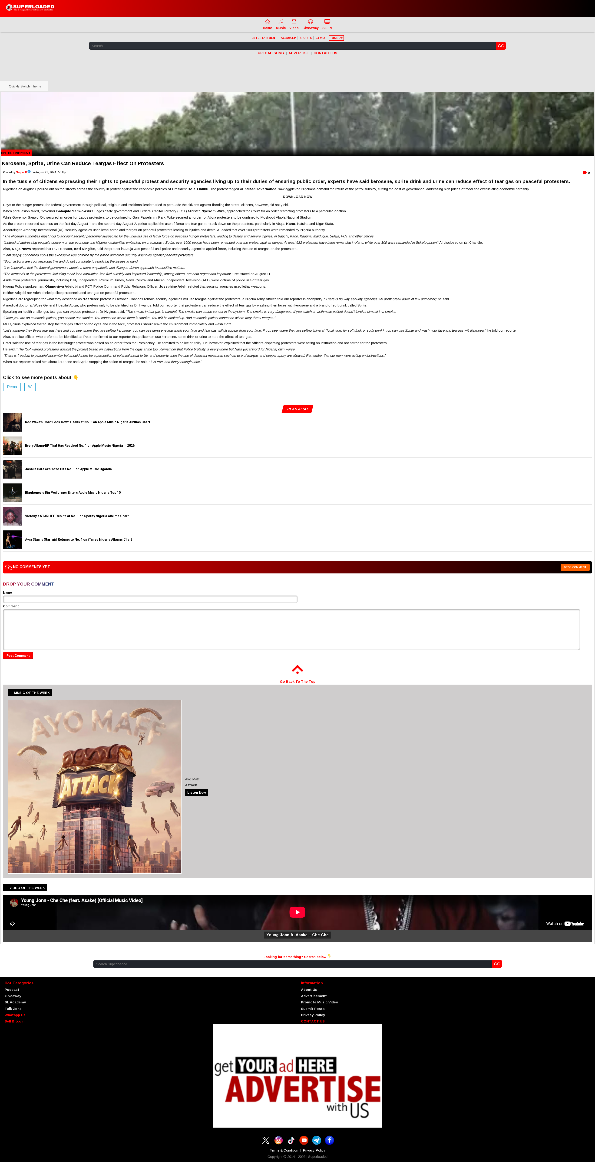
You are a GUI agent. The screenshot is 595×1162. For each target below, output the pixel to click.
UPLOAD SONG (271, 53)
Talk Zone (13, 1009)
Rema (12, 387)
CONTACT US (325, 53)
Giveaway (13, 996)
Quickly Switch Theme (24, 86)
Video (294, 28)
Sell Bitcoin (14, 1021)
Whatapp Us (15, 1015)
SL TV (327, 28)
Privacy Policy (313, 1015)
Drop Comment (575, 567)
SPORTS (306, 38)
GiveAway (310, 28)
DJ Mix (320, 38)
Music (281, 28)
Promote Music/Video (319, 1002)
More (335, 38)
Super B (21, 172)
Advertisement (314, 996)
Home (267, 28)
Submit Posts (313, 1009)
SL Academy (15, 1002)
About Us (309, 990)
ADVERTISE (298, 53)
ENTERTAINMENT (264, 38)
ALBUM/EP (288, 38)
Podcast (12, 990)
